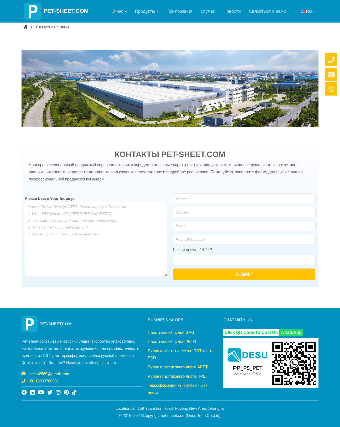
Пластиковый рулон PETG (172, 341)
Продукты (145, 11)
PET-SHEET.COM (66, 11)
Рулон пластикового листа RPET (178, 376)
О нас (118, 11)
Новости (232, 11)
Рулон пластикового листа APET (178, 367)
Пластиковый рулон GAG (171, 332)
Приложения (180, 11)
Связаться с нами (267, 11)
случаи (208, 11)
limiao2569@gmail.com (49, 374)
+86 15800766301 (43, 381)
